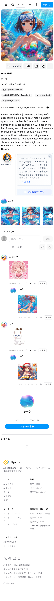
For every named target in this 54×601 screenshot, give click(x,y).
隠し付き (15, 247)
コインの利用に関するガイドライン (19, 573)
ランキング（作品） (12, 513)
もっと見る (26, 182)
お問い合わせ (9, 577)
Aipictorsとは (9, 541)
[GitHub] (19, 558)
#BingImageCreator (25, 107)
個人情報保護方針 (22, 565)
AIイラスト (8, 484)
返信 (43, 283)
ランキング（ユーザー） (12, 519)
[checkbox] (10, 247)
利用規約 (7, 565)
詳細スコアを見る (36, 192)
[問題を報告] (35, 283)
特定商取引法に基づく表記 (15, 569)
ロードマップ (9, 545)
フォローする (27, 426)
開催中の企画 (36, 517)
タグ (5, 500)
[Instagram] (14, 558)
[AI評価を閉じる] (50, 156)
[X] (5, 558)
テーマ (6, 492)
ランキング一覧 (10, 524)
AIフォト (7, 488)
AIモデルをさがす (38, 492)
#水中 (40, 107)
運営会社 (40, 577)
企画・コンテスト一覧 (40, 513)
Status (30, 577)
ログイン (47, 4)
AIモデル (7, 496)
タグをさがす (36, 488)
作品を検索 (35, 484)
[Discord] (10, 558)
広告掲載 (22, 577)
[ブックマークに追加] (36, 66)
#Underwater (7, 107)
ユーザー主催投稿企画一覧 (40, 527)
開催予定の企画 (37, 521)
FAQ (40, 573)
